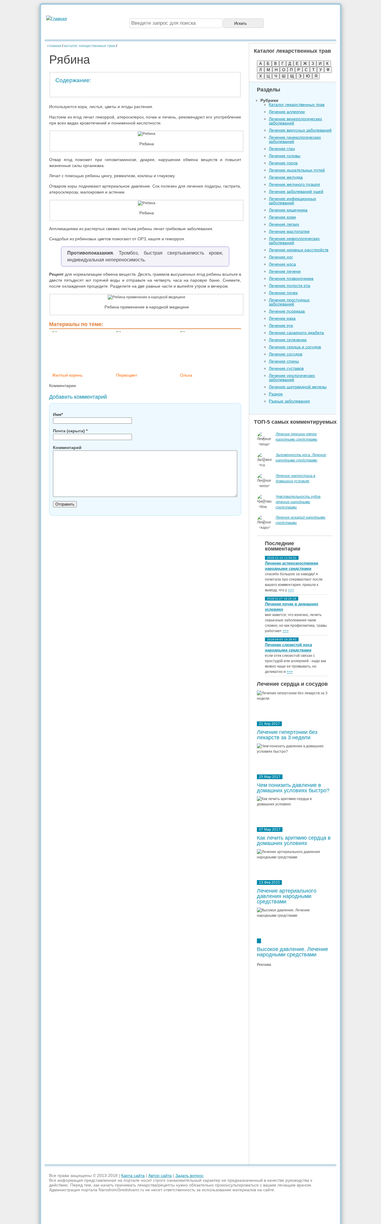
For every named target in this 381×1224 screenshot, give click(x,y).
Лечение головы (284, 155)
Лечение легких (284, 224)
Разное (276, 394)
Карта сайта (133, 1175)
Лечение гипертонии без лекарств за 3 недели (287, 734)
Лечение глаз (282, 148)
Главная (54, 46)
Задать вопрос (189, 1175)
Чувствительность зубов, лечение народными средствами (298, 502)
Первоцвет (126, 375)
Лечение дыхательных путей (297, 170)
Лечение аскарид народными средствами (300, 520)
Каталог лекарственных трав (89, 46)
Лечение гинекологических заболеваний (295, 139)
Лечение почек (283, 292)
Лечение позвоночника (291, 278)
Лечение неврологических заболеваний (294, 240)
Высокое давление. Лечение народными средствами (292, 952)
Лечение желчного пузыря (294, 184)
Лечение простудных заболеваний (289, 301)
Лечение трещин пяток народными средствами (296, 437)
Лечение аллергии (287, 111)
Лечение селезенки (288, 339)
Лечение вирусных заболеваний (300, 130)
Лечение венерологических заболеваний (295, 120)
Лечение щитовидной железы (298, 386)
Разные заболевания (289, 401)
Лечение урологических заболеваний (292, 377)
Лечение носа (282, 264)
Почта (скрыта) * (70, 430)
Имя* (58, 414)
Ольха (186, 375)
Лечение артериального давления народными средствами (286, 896)
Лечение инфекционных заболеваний (292, 200)
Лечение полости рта (289, 285)
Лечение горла (283, 162)
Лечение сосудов (285, 354)
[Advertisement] (294, 1067)
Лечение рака (282, 318)
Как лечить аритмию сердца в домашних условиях (294, 840)
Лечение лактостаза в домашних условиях (295, 478)
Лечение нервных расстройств (298, 249)
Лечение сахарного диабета (296, 332)
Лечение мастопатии (289, 231)
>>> (291, 590)
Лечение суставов (286, 368)
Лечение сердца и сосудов (295, 346)
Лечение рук (281, 325)
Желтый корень (67, 375)
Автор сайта (160, 1175)
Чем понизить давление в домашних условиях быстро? (293, 787)
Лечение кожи (282, 217)
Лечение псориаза (287, 311)
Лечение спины (284, 361)
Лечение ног (281, 257)
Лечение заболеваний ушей (296, 191)
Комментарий (67, 447)
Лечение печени (285, 271)
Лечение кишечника (288, 210)
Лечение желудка (286, 177)
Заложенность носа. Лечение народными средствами (301, 457)
